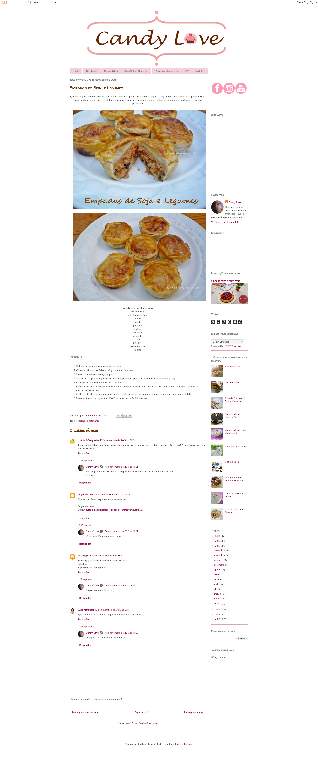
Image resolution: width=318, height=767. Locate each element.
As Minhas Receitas (136, 71)
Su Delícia (83, 555)
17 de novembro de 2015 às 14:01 (121, 466)
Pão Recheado (232, 366)
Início (76, 71)
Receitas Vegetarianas (87, 420)
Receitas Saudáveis (166, 71)
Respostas (86, 460)
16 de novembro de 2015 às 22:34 (118, 440)
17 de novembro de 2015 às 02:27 (107, 555)
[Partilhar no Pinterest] (130, 416)
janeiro (218, 603)
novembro (220, 555)
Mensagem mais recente (85, 712)
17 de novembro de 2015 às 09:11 (112, 609)
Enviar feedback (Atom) (144, 723)
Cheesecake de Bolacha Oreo (233, 415)
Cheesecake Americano (225, 281)
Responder (83, 453)
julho (216, 574)
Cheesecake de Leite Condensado (236, 431)
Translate (236, 346)
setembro (219, 564)
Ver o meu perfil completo (225, 222)
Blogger (188, 744)
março (218, 593)
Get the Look (232, 461)
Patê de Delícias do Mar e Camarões (235, 400)
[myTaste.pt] (218, 657)
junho (217, 579)
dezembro (220, 550)
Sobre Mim (111, 71)
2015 (218, 546)
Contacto (91, 71)
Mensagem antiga (193, 712)
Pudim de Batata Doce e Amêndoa (234, 479)
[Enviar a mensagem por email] (117, 416)
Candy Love (91, 415)
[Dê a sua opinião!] (121, 416)
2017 (218, 536)
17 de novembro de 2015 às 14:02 (121, 585)
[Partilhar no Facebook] (127, 416)
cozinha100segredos (88, 440)
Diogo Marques (86, 494)
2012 (218, 619)
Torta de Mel (232, 382)
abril (216, 588)
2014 (218, 609)
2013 (218, 614)
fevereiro (219, 598)
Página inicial (141, 712)
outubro (218, 559)
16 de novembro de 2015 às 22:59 (112, 494)
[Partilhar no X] (124, 416)
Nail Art (200, 71)
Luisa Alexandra (86, 609)
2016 (218, 541)
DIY (187, 71)
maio (217, 584)
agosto (218, 569)
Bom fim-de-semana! (236, 445)
